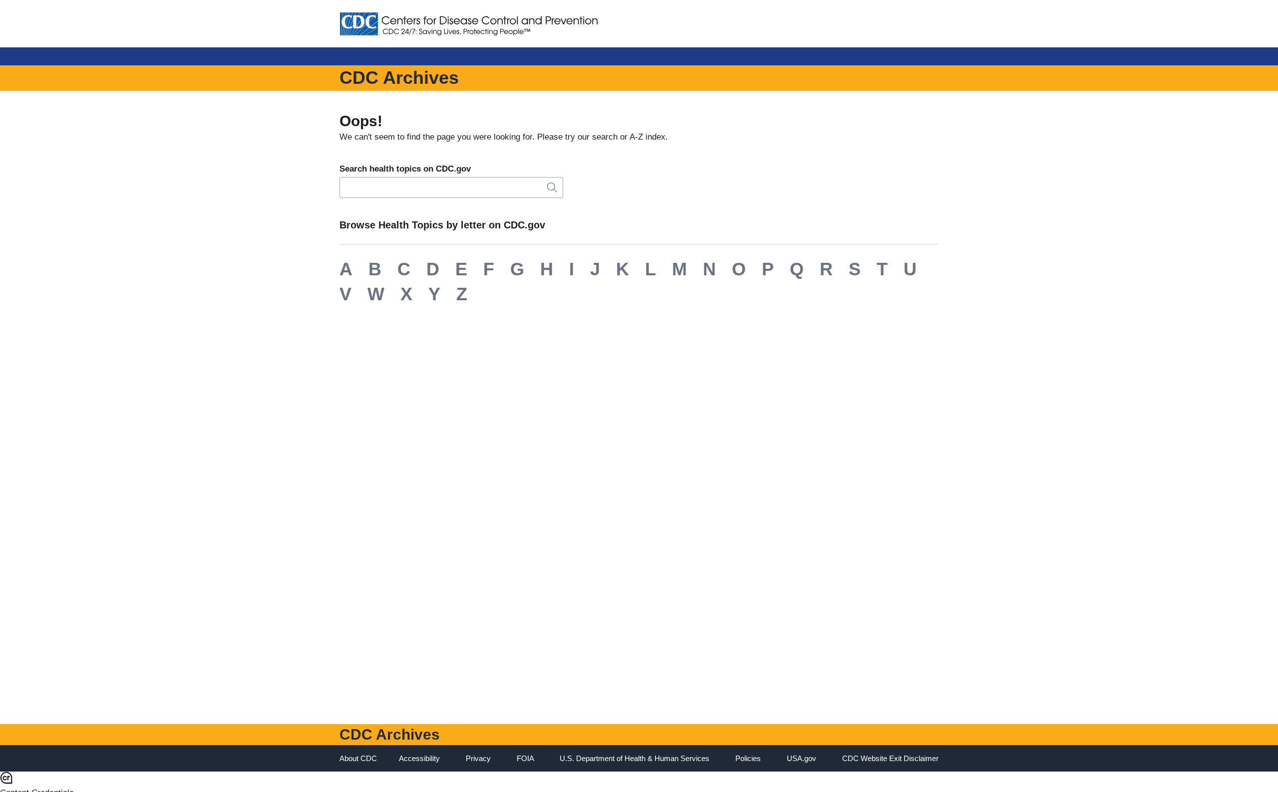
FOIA (525, 758)
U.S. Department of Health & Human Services (634, 758)
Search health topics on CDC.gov (405, 169)
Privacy (478, 758)
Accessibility (419, 758)
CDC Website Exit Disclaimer (890, 758)
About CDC (358, 758)
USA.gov (801, 758)
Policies (748, 758)
